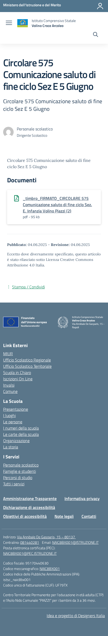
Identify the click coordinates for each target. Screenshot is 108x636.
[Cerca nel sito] (95, 35)
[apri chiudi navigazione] (9, 23)
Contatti (89, 516)
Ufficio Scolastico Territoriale (27, 366)
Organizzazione (16, 440)
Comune (10, 391)
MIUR (8, 353)
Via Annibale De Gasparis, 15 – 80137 (46, 537)
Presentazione (15, 409)
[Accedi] (100, 6)
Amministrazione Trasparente (30, 498)
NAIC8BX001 (50, 568)
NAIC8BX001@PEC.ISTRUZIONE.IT (30, 553)
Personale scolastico (21, 465)
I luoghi (9, 415)
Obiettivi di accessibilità (25, 516)
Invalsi (8, 385)
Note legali (64, 516)
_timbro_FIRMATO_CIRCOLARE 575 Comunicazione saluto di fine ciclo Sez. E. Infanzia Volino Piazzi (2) (57, 204)
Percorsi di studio (17, 477)
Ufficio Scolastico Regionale (27, 360)
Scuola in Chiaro (17, 372)
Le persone (12, 422)
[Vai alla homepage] (22, 23)
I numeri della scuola (21, 428)
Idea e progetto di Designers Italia (76, 615)
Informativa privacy (82, 498)
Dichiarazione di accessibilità (29, 507)
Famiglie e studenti (19, 471)
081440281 (29, 542)
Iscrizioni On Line (18, 379)
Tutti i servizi (13, 484)
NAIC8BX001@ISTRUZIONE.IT (75, 542)
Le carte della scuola (21, 434)
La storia (10, 447)
